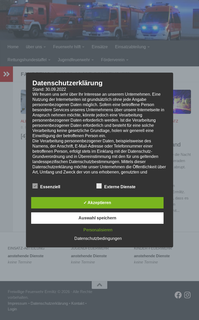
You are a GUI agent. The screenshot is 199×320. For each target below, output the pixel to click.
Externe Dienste (120, 187)
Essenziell (50, 187)
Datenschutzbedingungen (98, 238)
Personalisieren (97, 230)
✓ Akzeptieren (97, 202)
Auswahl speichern (97, 218)
